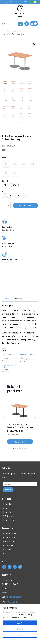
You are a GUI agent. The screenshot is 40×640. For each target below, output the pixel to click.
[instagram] (15, 567)
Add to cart (25, 205)
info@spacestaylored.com (14, 597)
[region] (20, 622)
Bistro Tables (11, 31)
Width (4, 192)
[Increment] (9, 205)
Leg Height (5, 181)
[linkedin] (20, 567)
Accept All (20, 623)
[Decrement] (4, 205)
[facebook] (4, 567)
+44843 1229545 (12, 602)
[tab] (6, 298)
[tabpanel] (20, 339)
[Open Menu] (20, 18)
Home (3, 31)
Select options (20, 442)
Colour (4, 158)
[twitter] (10, 567)
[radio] (6, 163)
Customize (20, 629)
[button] (34, 44)
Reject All (20, 635)
